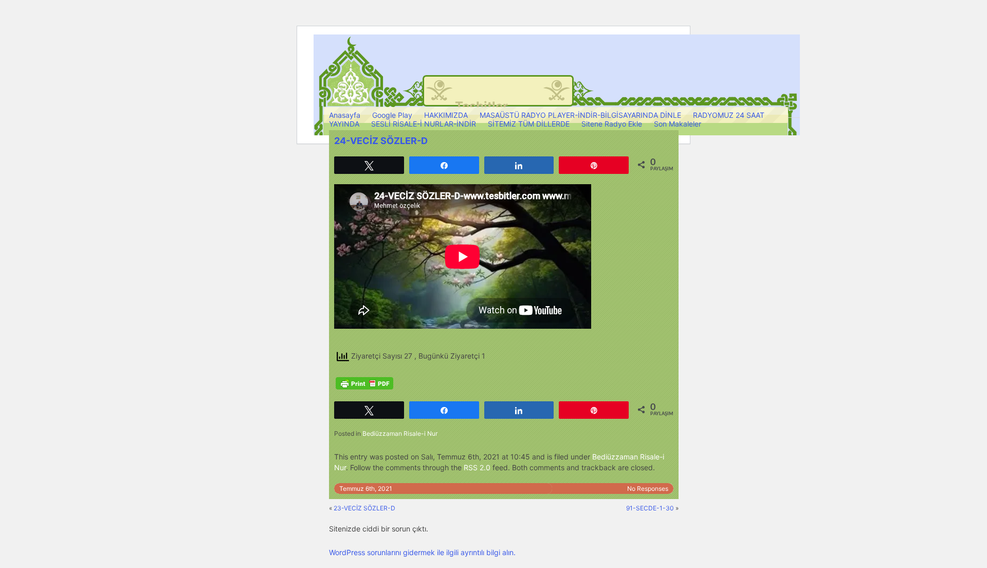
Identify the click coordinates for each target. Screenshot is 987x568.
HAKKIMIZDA (446, 115)
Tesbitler (481, 106)
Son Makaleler (677, 123)
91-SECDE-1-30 (650, 508)
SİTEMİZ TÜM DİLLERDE (529, 123)
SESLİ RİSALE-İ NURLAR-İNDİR (423, 123)
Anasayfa (344, 115)
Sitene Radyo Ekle (611, 123)
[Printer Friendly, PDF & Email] (364, 383)
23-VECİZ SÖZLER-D (364, 508)
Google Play (392, 115)
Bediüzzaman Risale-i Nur (399, 433)
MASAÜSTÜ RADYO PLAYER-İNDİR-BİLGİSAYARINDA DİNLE (580, 115)
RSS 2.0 (477, 467)
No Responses (647, 488)
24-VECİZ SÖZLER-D (381, 140)
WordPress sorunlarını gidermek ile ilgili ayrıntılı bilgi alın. (422, 552)
